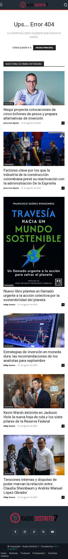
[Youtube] (52, 531)
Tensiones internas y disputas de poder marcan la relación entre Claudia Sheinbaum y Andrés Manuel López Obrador (32, 486)
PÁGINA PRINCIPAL (44, 47)
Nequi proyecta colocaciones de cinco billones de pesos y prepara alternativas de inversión (30, 114)
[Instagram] (24, 531)
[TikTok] (34, 531)
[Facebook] (15, 531)
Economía (9, 104)
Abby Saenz (9, 304)
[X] (43, 531)
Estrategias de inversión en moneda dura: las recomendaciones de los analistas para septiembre (32, 356)
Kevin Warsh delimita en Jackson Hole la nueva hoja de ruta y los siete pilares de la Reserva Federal (32, 417)
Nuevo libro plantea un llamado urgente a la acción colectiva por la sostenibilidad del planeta (31, 295)
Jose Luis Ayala (11, 123)
